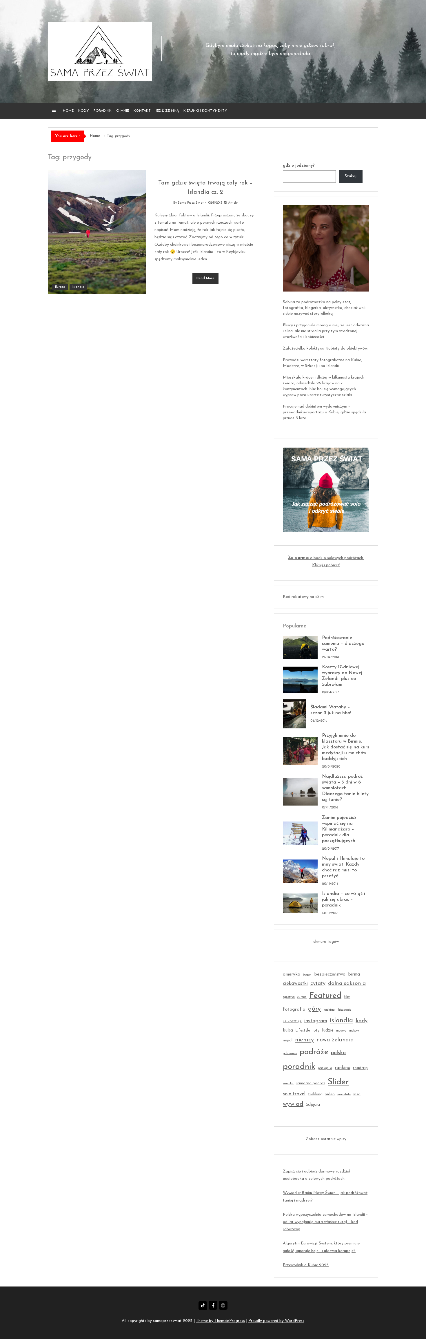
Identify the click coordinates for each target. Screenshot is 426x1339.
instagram (315, 1021)
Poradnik (103, 111)
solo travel (294, 1094)
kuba (288, 1030)
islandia (341, 1020)
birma (354, 974)
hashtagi (329, 1010)
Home (68, 111)
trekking (315, 1094)
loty (316, 1030)
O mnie (122, 111)
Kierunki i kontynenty (205, 111)
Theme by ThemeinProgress (220, 1321)
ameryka (291, 974)
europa (302, 997)
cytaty (317, 983)
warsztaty (344, 1094)
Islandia (78, 287)
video (330, 1094)
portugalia (325, 1068)
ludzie (328, 1030)
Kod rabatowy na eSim (303, 597)
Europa (60, 287)
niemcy (304, 1040)
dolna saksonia (347, 983)
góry (314, 1009)
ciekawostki (295, 983)
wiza (357, 1094)
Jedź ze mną (167, 111)
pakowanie (290, 1053)
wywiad (293, 1104)
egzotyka (289, 997)
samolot (288, 1083)
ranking (342, 1068)
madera (341, 1030)
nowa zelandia (335, 1040)
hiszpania (345, 1010)
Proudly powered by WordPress (276, 1321)
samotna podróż (310, 1083)
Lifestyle (303, 1030)
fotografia (294, 1009)
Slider (338, 1082)
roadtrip (360, 1068)
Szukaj (350, 176)
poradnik (299, 1067)
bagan (307, 974)
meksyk (354, 1030)
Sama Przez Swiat (191, 203)
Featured (325, 996)
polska (338, 1053)
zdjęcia (313, 1105)
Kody (83, 111)
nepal (287, 1040)
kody (361, 1021)
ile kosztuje (292, 1021)
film (347, 997)
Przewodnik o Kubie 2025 (306, 1265)
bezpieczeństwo (329, 974)
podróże (314, 1052)
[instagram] (223, 1305)
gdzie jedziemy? (299, 166)
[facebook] (213, 1305)
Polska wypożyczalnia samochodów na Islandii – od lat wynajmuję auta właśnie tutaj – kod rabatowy (325, 1222)
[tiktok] (203, 1305)
